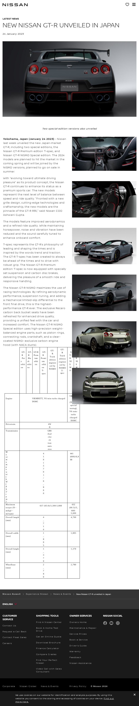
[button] (134, 4)
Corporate (9, 686)
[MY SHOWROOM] (127, 5)
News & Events (50, 686)
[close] (135, 695)
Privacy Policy (78, 686)
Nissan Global (28, 686)
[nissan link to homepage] (15, 4)
